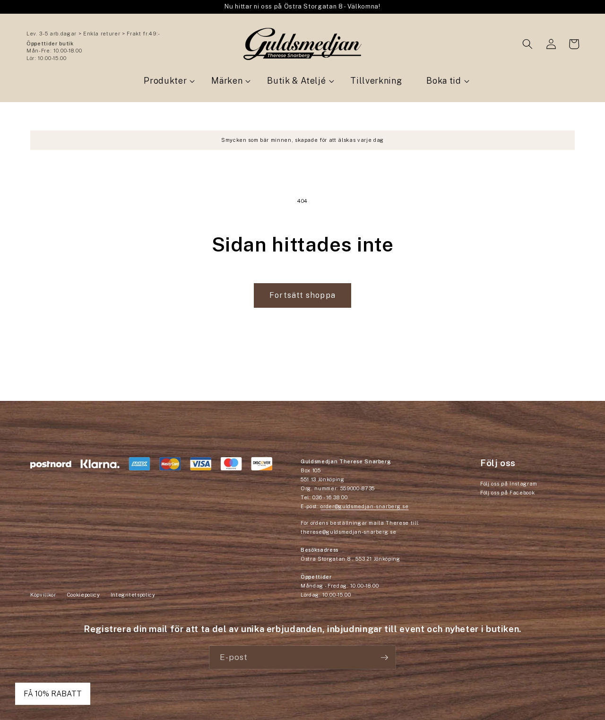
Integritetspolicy (133, 595)
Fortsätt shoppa (302, 295)
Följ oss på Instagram (508, 483)
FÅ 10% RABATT (53, 693)
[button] (527, 44)
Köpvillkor (43, 595)
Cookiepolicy (83, 595)
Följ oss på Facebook (507, 492)
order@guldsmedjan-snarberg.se (364, 506)
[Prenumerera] (384, 657)
